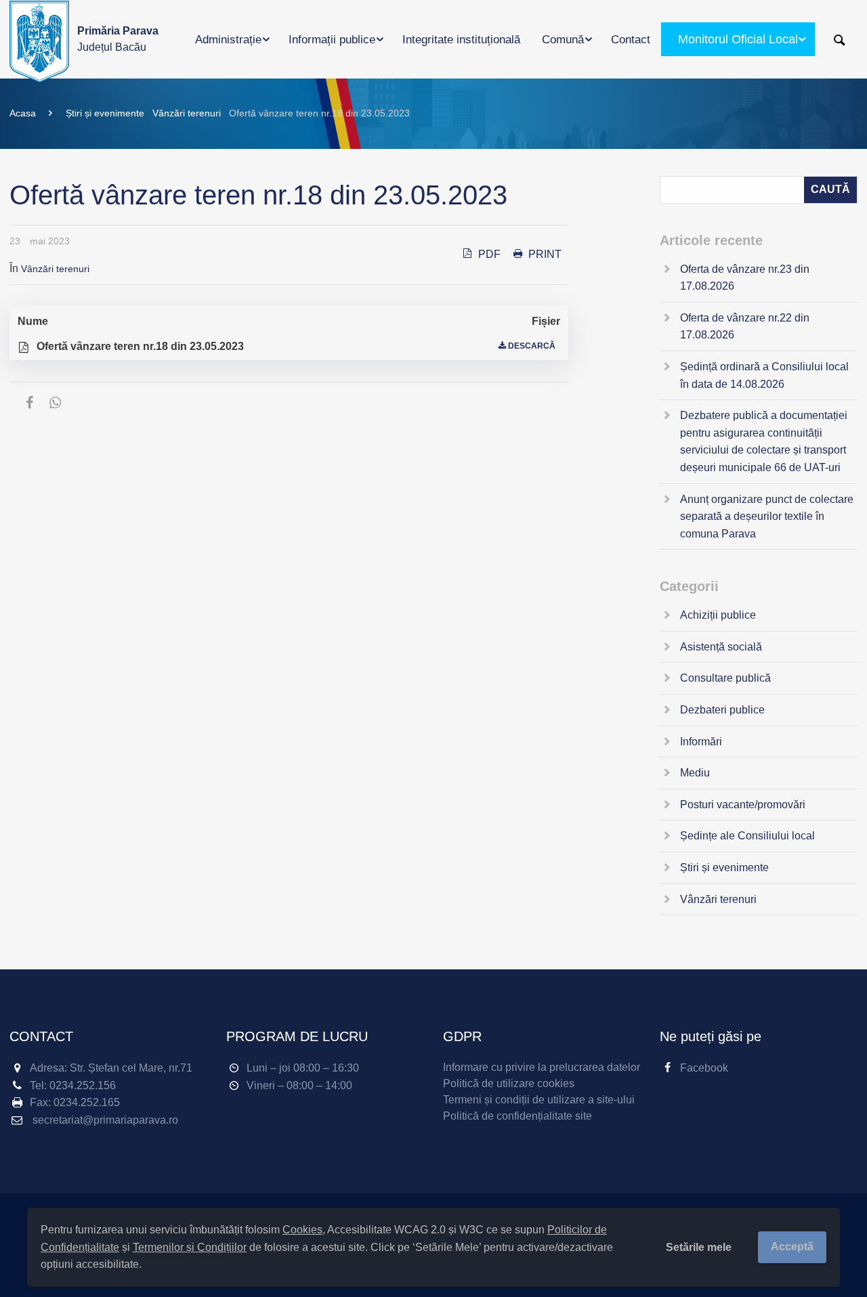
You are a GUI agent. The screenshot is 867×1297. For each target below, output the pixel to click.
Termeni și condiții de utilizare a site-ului (539, 1099)
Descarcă (531, 346)
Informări (701, 741)
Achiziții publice (718, 615)
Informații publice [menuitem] (332, 39)
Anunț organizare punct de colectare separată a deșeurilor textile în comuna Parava (766, 516)
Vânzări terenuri (186, 113)
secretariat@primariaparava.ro (105, 1120)
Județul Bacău (117, 39)
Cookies (302, 1229)
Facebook (704, 1068)
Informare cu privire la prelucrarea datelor (541, 1067)
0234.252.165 (87, 1102)
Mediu (695, 772)
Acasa (22, 113)
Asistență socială (721, 647)
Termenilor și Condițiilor (190, 1247)
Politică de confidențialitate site (517, 1116)
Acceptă (792, 1246)
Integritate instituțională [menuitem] (461, 39)
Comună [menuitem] (563, 39)
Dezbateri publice (722, 710)
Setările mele (699, 1247)
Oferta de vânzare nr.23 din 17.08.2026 (744, 277)
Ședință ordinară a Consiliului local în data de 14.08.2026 (764, 375)
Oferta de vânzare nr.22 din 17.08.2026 (744, 326)
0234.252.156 (82, 1085)
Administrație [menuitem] (228, 39)
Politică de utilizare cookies (508, 1083)
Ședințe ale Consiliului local (747, 835)
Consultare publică (725, 678)
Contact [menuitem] (630, 39)
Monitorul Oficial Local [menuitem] (738, 39)
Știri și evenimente (105, 113)
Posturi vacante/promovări (742, 804)
